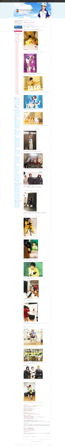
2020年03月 (16, 51)
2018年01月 (16, 79)
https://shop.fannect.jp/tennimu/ (28, 410)
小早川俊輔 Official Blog (17, 139)
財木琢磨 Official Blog (17, 185)
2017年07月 (16, 86)
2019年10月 (16, 56)
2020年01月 (16, 53)
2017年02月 (16, 91)
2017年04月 (16, 89)
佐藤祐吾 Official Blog (17, 123)
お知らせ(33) (17, 37)
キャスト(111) (17, 36)
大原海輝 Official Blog (17, 126)
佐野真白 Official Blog (17, 134)
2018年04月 (16, 76)
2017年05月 (16, 88)
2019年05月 (16, 62)
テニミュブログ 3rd (32, 10)
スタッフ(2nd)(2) (17, 39)
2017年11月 (16, 81)
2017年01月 (16, 92)
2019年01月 (16, 66)
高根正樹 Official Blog (17, 115)
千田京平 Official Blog (17, 177)
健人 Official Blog (16, 109)
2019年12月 (16, 54)
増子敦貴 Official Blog (17, 174)
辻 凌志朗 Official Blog (17, 131)
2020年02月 (16, 52)
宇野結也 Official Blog (17, 202)
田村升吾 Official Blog (17, 142)
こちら (30, 431)
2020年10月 (16, 43)
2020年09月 (16, 44)
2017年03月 (16, 90)
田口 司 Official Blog (16, 101)
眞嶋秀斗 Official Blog (17, 194)
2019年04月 (16, 63)
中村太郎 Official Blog (17, 112)
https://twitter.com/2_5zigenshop (30, 418)
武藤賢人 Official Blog (17, 166)
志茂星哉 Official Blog (17, 197)
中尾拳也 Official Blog (17, 120)
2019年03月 (16, 64)
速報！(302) (16, 38)
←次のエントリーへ (33, 441)
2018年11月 (16, 68)
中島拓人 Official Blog (17, 104)
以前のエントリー (18, 93)
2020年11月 (16, 42)
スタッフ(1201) (17, 35)
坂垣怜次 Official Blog (17, 150)
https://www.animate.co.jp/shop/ (30, 429)
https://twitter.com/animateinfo (31, 430)
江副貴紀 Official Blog (17, 99)
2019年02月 (16, 65)
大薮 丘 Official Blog (16, 161)
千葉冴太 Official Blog (17, 153)
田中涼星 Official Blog (17, 191)
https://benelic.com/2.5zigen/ (29, 417)
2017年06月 (16, 87)
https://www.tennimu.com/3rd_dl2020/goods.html (30, 406)
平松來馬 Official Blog (17, 180)
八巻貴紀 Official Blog (17, 145)
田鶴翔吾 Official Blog (17, 158)
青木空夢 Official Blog (17, 107)
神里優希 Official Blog (17, 188)
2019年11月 (16, 55)
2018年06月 (16, 74)
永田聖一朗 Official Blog (17, 205)
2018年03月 (16, 77)
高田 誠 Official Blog (16, 169)
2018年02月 (16, 78)
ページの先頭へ (49, 444)
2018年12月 (16, 67)
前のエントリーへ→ (39, 441)
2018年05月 (16, 75)
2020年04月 (16, 50)
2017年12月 (16, 80)
